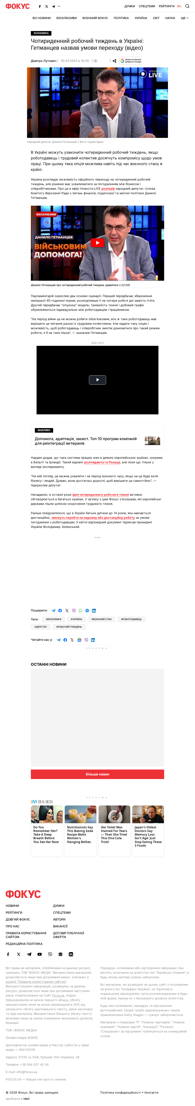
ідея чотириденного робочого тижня (100, 494)
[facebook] (8, 954)
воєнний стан (102, 619)
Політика (121, 18)
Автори (59, 919)
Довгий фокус (18, 919)
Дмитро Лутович (43, 61)
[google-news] (60, 954)
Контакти (151, 1092)
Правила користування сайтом (26, 935)
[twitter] (18, 954)
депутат (41, 626)
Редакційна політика (24, 944)
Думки (130, 6)
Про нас (12, 926)
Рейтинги (166, 6)
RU (179, 6)
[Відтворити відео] (97, 243)
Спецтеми (147, 6)
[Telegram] (53, 6)
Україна (141, 18)
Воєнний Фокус (95, 18)
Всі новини (42, 18)
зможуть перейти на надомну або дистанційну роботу (93, 517)
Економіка (41, 33)
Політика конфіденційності (120, 1092)
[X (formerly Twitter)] (46, 6)
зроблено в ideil (18, 1099)
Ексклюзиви (66, 18)
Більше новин (97, 774)
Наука (170, 18)
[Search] (187, 6)
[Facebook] (39, 6)
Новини (12, 906)
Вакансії (60, 926)
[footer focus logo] (23, 894)
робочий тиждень (70, 626)
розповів (108, 188)
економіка (54, 619)
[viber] (50, 954)
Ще (183, 18)
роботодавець (132, 619)
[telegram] (29, 954)
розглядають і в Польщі (102, 462)
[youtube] (39, 954)
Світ (156, 18)
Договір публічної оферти (68, 935)
